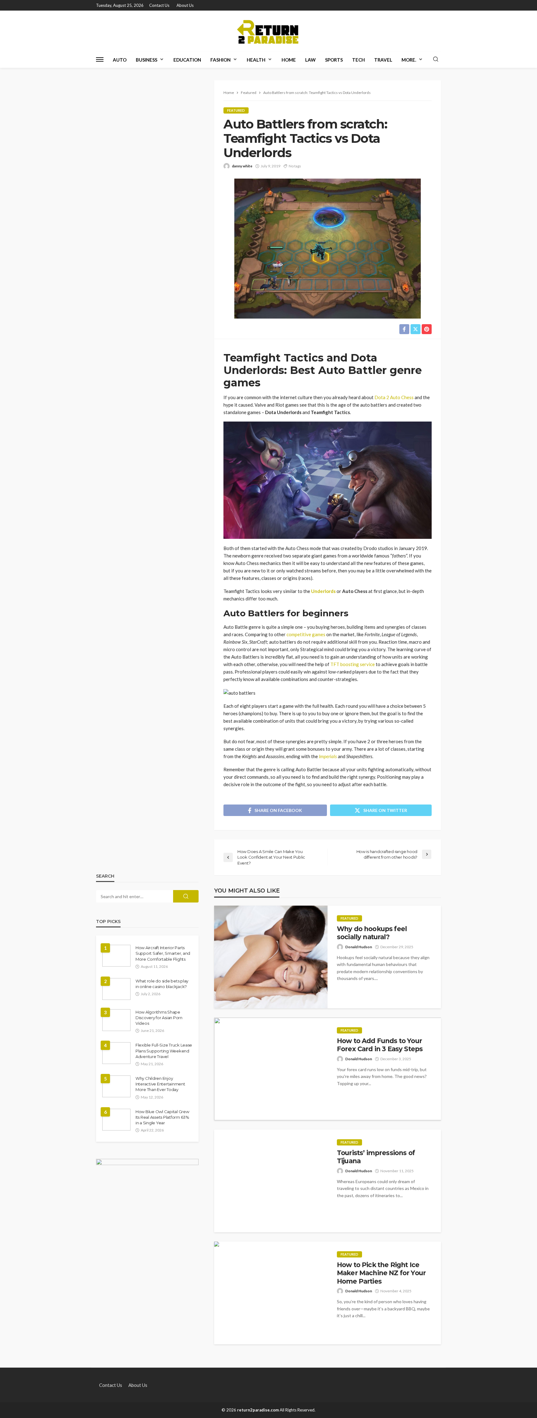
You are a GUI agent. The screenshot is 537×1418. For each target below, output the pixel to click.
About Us (185, 5)
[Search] (435, 59)
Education (187, 60)
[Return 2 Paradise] (268, 31)
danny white (242, 166)
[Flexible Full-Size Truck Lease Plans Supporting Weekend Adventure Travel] (116, 1053)
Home (289, 60)
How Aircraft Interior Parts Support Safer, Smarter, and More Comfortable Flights (162, 953)
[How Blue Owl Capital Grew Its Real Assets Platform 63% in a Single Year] (116, 1120)
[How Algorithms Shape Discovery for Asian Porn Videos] (116, 1020)
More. (409, 60)
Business (146, 60)
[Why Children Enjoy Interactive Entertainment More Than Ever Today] (116, 1086)
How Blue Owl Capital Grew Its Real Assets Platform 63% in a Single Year (162, 1117)
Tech (358, 60)
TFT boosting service (352, 664)
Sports (334, 60)
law (310, 60)
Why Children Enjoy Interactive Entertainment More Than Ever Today (160, 1084)
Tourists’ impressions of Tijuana (376, 1157)
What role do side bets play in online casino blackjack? (161, 983)
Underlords (323, 591)
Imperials (328, 756)
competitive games (306, 634)
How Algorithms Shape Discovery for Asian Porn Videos (158, 1018)
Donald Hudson (358, 947)
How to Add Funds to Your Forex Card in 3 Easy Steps (380, 1045)
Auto (119, 60)
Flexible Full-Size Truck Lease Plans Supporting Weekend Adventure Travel (163, 1051)
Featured (236, 110)
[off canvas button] (99, 59)
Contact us (159, 5)
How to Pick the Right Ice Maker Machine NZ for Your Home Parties (381, 1273)
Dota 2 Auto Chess (394, 397)
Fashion (220, 60)
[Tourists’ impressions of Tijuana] (271, 1181)
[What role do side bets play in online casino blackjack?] (116, 989)
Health (256, 60)
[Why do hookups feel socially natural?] (271, 957)
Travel (383, 60)
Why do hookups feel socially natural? (372, 933)
